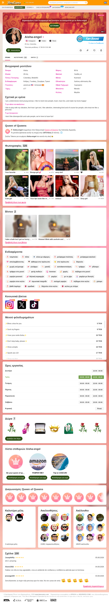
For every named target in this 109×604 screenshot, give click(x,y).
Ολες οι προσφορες (43, 7)
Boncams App (69, 7)
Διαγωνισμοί (56, 7)
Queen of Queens (51, 130)
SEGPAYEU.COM (85, 594)
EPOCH (73, 594)
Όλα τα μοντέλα (7, 7)
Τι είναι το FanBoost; (96, 43)
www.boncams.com (42, 594)
